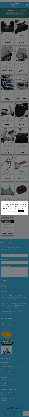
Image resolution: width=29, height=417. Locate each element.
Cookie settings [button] (11, 211)
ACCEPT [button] (21, 211)
